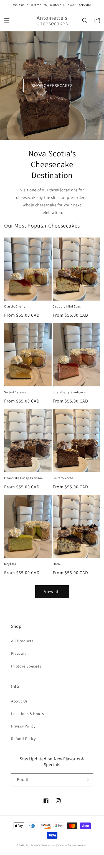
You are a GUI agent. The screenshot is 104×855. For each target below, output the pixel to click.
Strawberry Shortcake (69, 392)
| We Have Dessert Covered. (71, 845)
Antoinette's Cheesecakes (40, 845)
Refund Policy (23, 738)
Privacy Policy (23, 726)
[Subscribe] (86, 779)
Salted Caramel (15, 392)
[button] (7, 20)
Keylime (10, 564)
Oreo (56, 564)
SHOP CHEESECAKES (52, 85)
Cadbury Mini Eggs (67, 306)
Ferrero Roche (63, 478)
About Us (19, 701)
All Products (22, 640)
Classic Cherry (15, 306)
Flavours (19, 653)
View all (52, 591)
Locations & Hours (27, 713)
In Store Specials (26, 666)
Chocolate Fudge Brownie (23, 478)
